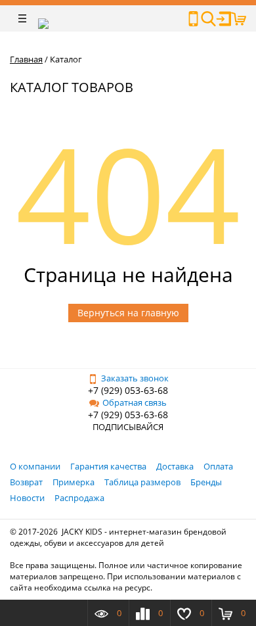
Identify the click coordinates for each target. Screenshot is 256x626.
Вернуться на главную (128, 312)
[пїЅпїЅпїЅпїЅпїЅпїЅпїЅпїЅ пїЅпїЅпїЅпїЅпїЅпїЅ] (193, 18)
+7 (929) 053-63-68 (128, 390)
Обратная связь (134, 402)
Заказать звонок (135, 378)
